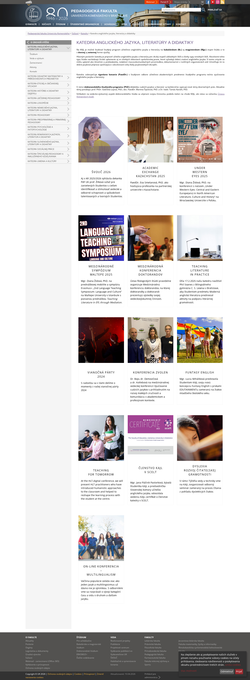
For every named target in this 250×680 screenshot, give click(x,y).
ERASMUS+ (82, 654)
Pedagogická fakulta (154, 654)
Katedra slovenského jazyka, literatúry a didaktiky (43, 143)
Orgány (29, 647)
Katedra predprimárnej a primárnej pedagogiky (47, 121)
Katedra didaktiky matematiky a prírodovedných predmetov (45, 77)
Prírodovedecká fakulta (155, 651)
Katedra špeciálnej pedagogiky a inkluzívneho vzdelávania (45, 155)
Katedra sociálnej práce (41, 149)
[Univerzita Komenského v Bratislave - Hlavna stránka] (47, 13)
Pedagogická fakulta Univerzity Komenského (49, 33)
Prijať (239, 671)
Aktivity (33, 67)
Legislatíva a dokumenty (37, 651)
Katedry (84, 33)
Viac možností (189, 670)
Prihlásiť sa (215, 10)
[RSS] (222, 2)
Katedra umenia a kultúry (42, 161)
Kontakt (181, 24)
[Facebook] (208, 2)
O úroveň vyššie (40, 42)
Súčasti (46, 24)
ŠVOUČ (114, 657)
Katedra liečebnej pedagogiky (44, 98)
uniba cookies (233, 664)
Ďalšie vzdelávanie (85, 657)
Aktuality (30, 640)
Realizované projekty (120, 640)
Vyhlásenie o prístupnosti (37, 664)
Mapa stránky (180, 2)
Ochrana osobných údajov (38, 668)
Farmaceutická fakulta (155, 657)
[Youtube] (213, 2)
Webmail (150, 2)
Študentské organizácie (84, 24)
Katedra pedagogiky (39, 115)
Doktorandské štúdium (87, 651)
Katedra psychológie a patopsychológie (40, 128)
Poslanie (30, 644)
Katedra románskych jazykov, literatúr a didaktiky (44, 136)
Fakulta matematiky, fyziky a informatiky (197, 644)
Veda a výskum (37, 58)
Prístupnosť (89, 674)
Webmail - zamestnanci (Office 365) (42, 661)
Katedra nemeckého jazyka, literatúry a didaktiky (43, 109)
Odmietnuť (227, 671)
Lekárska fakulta (152, 640)
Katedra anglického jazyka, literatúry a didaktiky (43, 48)
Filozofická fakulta (153, 647)
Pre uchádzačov (84, 640)
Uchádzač (110, 24)
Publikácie (115, 644)
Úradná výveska (33, 654)
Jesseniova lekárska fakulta (191, 640)
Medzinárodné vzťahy (158, 24)
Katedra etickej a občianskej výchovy (43, 85)
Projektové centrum (120, 647)
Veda (124, 24)
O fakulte (31, 24)
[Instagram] (218, 2)
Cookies (78, 674)
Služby (136, 24)
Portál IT (164, 2)
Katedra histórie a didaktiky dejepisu (43, 92)
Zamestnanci (36, 62)
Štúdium (60, 24)
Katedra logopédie (38, 102)
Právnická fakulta (153, 644)
